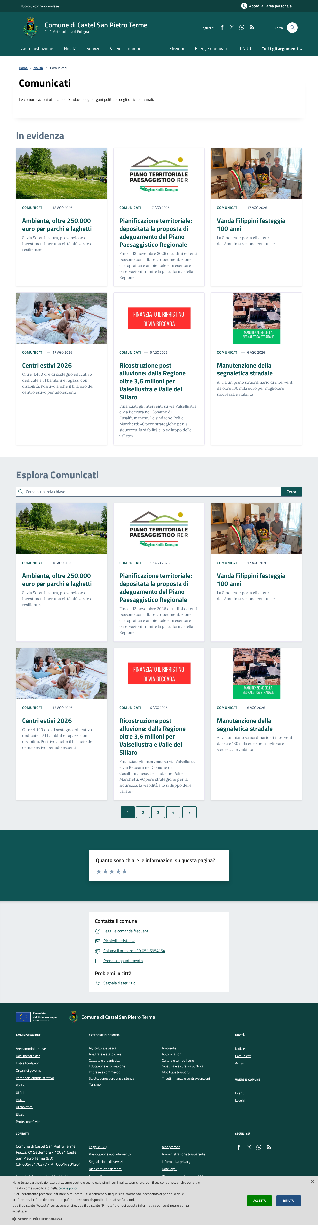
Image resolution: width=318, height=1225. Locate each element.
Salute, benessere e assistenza (111, 1078)
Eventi (239, 1093)
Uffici (20, 1092)
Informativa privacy (176, 1161)
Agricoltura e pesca (102, 1048)
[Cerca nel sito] (292, 27)
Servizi (93, 48)
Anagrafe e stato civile (105, 1054)
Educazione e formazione (107, 1066)
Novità (70, 48)
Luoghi (240, 1100)
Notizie (240, 1048)
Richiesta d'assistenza (105, 1169)
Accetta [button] (259, 1200)
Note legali (169, 1169)
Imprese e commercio (104, 1072)
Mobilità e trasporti (176, 1072)
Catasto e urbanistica (104, 1060)
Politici (20, 1085)
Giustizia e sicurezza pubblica (182, 1066)
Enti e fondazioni (28, 1063)
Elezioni (176, 48)
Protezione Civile (28, 1121)
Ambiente (169, 1048)
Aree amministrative (31, 1048)
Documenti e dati (28, 1056)
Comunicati (33, 207)
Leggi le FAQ (98, 1147)
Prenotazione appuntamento (110, 1154)
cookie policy (68, 1188)
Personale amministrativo (35, 1078)
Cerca (291, 492)
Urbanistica (24, 1107)
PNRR (245, 48)
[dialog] (159, 1200)
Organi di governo (28, 1070)
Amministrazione (37, 48)
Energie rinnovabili (212, 48)
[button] (106, 1218)
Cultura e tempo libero (178, 1060)
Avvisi (239, 1063)
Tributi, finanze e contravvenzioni (186, 1078)
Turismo (95, 1084)
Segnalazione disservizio (106, 1161)
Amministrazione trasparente (183, 1154)
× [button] (312, 1182)
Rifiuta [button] (288, 1200)
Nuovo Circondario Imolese (39, 6)
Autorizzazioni (172, 1054)
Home (23, 68)
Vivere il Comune (125, 48)
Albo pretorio (171, 1147)
